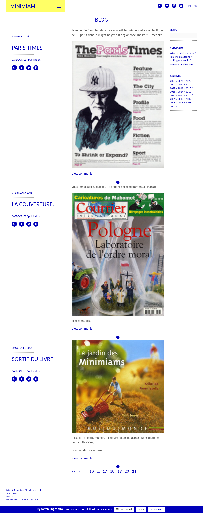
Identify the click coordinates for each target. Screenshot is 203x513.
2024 (173, 81)
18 (112, 471)
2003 (188, 102)
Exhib (181, 53)
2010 (188, 95)
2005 (180, 102)
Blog (101, 20)
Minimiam (23, 6)
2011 (180, 95)
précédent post (81, 321)
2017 (180, 88)
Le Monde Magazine (180, 57)
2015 (173, 92)
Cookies (9, 496)
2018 (173, 88)
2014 (180, 92)
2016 (188, 88)
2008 (180, 99)
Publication (34, 59)
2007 (188, 99)
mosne (35, 499)
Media (186, 60)
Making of (175, 60)
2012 (173, 95)
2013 (188, 92)
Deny (141, 509)
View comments (82, 173)
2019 (188, 84)
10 (91, 471)
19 (119, 471)
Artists (173, 53)
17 (105, 471)
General (190, 53)
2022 (188, 81)
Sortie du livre (32, 360)
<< (74, 471)
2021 (173, 84)
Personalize (156, 509)
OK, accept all (124, 509)
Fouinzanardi (25, 499)
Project (174, 64)
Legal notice (11, 493)
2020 (180, 84)
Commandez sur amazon (87, 450)
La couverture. (33, 205)
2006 (173, 102)
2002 (173, 106)
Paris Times (27, 48)
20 (127, 471)
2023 (180, 81)
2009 (173, 99)
